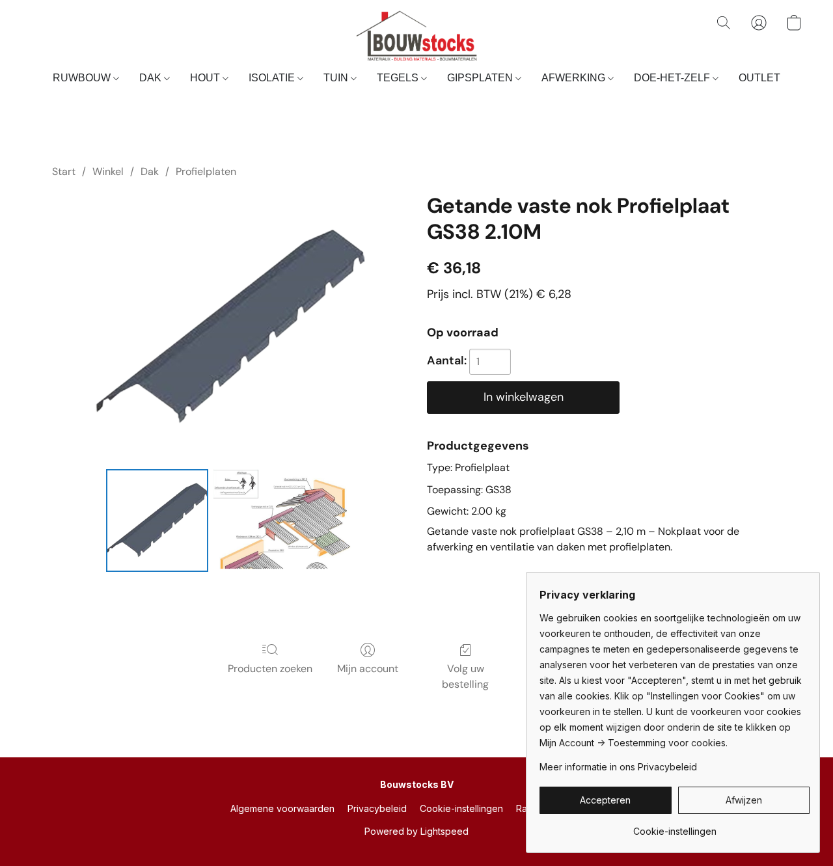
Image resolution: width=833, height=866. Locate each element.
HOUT (206, 77)
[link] (674, 826)
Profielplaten (206, 171)
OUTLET (759, 77)
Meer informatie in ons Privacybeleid (618, 766)
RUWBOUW (83, 77)
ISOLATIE (273, 77)
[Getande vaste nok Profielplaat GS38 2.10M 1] (282, 520)
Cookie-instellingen (461, 808)
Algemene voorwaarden (282, 808)
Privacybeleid (377, 808)
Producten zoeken (270, 668)
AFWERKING (574, 77)
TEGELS (399, 77)
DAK (151, 77)
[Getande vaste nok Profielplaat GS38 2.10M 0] (157, 520)
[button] (416, 36)
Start (63, 171)
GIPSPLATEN (481, 77)
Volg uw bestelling (465, 676)
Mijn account (367, 668)
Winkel (108, 171)
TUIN (337, 77)
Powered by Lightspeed (416, 831)
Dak (150, 171)
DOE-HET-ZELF (673, 77)
